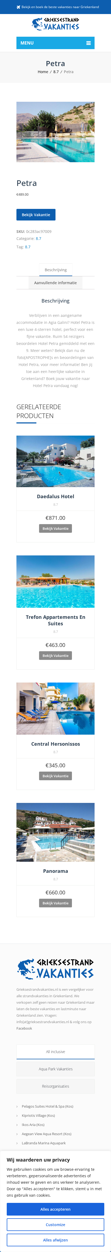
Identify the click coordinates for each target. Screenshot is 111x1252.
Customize (55, 1224)
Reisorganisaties (55, 1086)
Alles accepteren (55, 1209)
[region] (55, 1201)
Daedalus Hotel (55, 496)
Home (43, 71)
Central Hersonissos (55, 744)
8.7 (56, 71)
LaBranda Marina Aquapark (44, 1143)
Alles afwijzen (55, 1240)
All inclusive (55, 1051)
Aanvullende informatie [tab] (55, 282)
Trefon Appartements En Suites (55, 620)
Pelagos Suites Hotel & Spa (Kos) (47, 1106)
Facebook (24, 1028)
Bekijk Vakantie (36, 214)
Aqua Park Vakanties (56, 1068)
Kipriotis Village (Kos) (38, 1115)
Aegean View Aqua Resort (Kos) (46, 1133)
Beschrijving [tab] (56, 269)
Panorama (55, 871)
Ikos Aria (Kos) (33, 1124)
